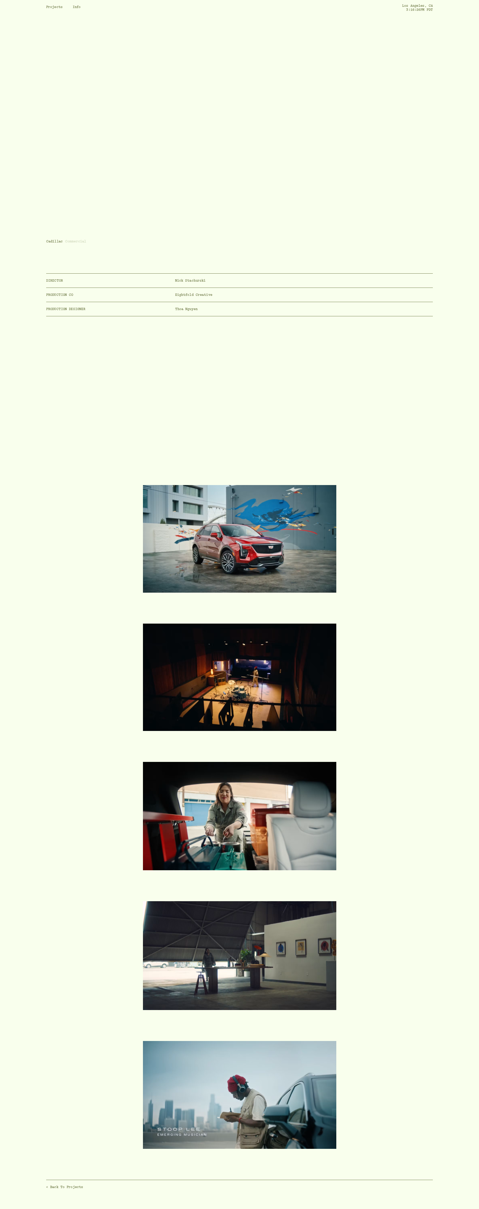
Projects (54, 7)
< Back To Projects (64, 1187)
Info (77, 7)
